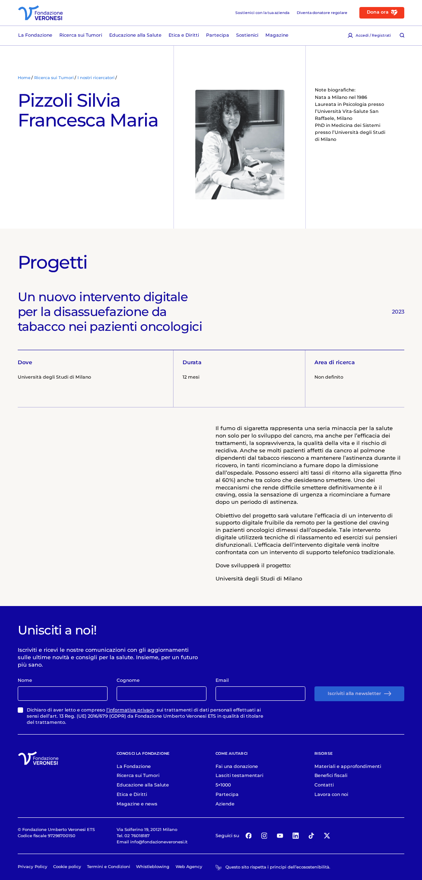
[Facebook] (248, 836)
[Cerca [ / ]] (402, 35)
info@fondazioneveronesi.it (159, 841)
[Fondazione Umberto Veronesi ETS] (40, 12)
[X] (327, 836)
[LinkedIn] (296, 836)
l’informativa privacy (130, 710)
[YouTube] (280, 836)
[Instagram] (264, 836)
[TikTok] (311, 836)
